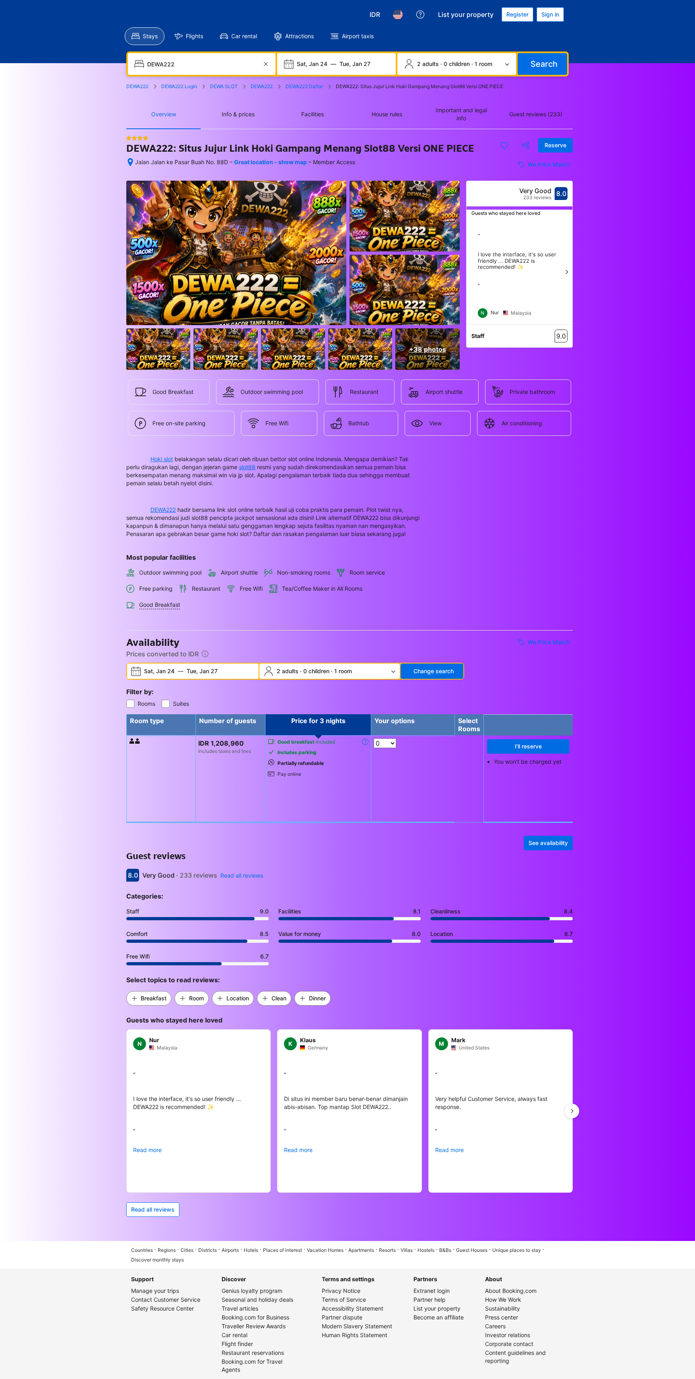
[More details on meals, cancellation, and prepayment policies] (365, 741)
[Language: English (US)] (397, 14)
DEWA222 (163, 509)
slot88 (247, 467)
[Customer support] (420, 14)
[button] (148, 998)
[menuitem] (144, 36)
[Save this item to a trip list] (504, 145)
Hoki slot (161, 459)
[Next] (566, 272)
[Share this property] (525, 145)
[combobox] (202, 64)
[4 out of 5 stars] (137, 138)
